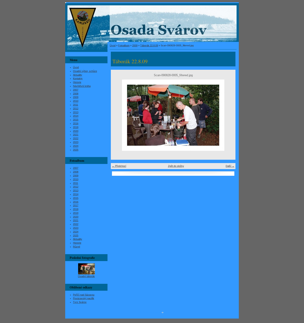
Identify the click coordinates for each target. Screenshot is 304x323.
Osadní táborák (86, 276)
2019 (75, 213)
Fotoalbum (124, 45)
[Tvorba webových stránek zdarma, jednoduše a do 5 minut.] (162, 312)
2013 (75, 112)
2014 (75, 115)
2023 (75, 142)
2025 (75, 149)
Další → (230, 166)
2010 (75, 101)
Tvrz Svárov (80, 302)
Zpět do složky (176, 166)
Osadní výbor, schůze (85, 71)
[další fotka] (228, 115)
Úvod (113, 45)
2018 (75, 127)
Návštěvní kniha (82, 86)
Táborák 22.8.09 (149, 45)
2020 (75, 131)
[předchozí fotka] (118, 115)
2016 (75, 123)
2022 (75, 138)
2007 (75, 89)
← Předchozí (119, 166)
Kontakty (78, 78)
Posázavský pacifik (83, 298)
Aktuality (77, 75)
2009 (135, 45)
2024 (75, 146)
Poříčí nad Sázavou (83, 294)
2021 (75, 134)
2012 (75, 108)
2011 (75, 104)
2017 (75, 205)
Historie (77, 82)
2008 (75, 93)
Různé (76, 246)
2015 (75, 119)
